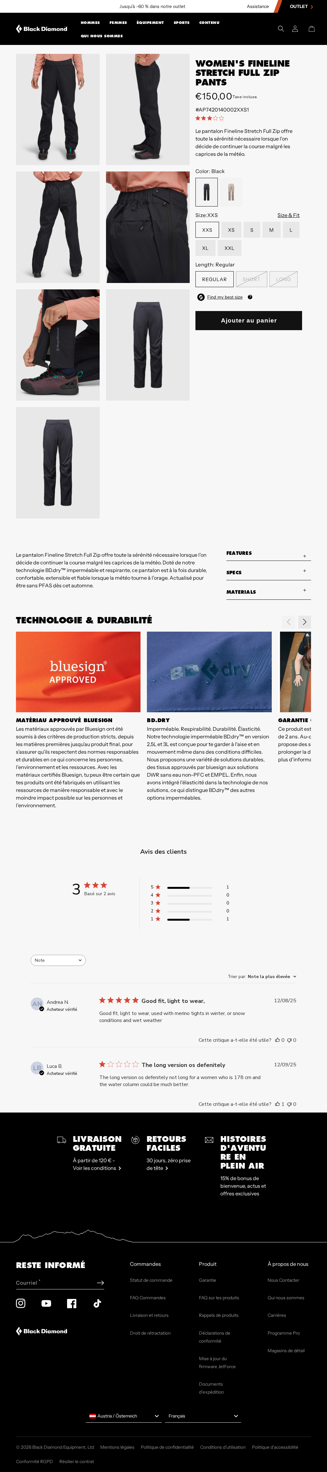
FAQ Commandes (148, 1298)
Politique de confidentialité (167, 1447)
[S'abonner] (100, 1283)
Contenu (209, 22)
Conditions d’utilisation (223, 1447)
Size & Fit (289, 215)
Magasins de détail (286, 1350)
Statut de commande (151, 1280)
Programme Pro (284, 1333)
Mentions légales (117, 1447)
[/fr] (42, 28)
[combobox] (58, 960)
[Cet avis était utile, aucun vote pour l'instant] (277, 1040)
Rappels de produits (219, 1315)
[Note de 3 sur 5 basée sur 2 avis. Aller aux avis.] (210, 117)
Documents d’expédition (211, 1388)
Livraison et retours (149, 1315)
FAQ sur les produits (219, 1298)
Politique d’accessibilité (275, 1447)
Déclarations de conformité (214, 1337)
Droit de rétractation (150, 1333)
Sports (182, 22)
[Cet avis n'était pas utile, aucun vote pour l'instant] (289, 1040)
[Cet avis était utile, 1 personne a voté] (277, 1104)
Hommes (90, 22)
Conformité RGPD (34, 1461)
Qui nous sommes (102, 36)
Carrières (277, 1315)
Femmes (118, 22)
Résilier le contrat (76, 1461)
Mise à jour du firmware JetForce (217, 1362)
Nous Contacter (283, 1280)
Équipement (150, 22)
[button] (90, 22)
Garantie (207, 1280)
